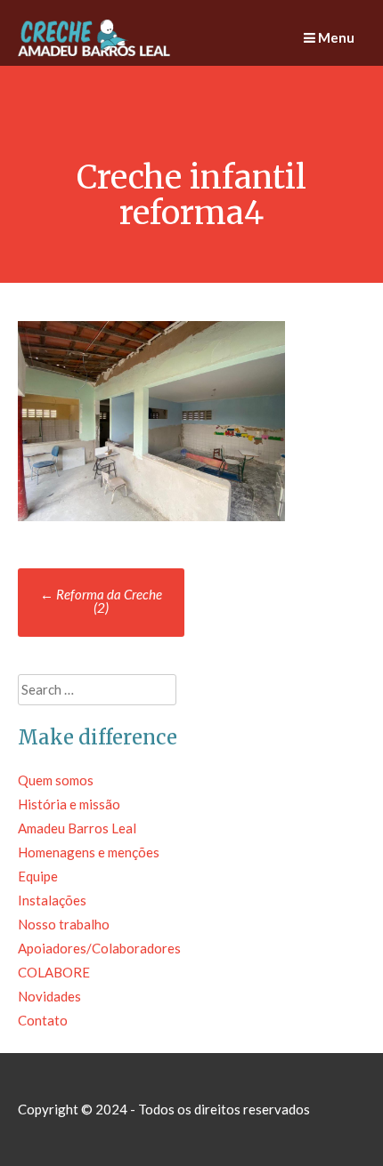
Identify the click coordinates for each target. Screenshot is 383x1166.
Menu (334, 37)
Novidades (49, 996)
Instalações (52, 900)
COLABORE (54, 972)
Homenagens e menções (88, 852)
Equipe (38, 876)
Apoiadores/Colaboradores (99, 948)
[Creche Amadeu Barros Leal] (96, 53)
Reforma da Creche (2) (101, 600)
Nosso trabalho (64, 924)
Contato (43, 1020)
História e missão (69, 804)
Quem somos (56, 780)
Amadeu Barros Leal (77, 828)
